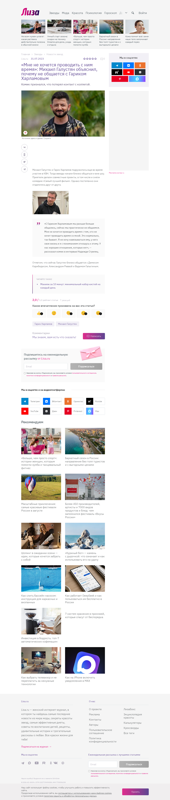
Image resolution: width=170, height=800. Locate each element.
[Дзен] (140, 72)
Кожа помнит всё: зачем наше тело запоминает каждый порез (137, 39)
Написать (95, 336)
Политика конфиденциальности (102, 739)
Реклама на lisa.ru (116, 173)
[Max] (137, 79)
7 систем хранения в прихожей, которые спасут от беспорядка (85, 615)
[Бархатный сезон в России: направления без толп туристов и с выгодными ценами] (111, 27)
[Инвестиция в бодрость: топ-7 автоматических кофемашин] (41, 621)
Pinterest (78, 411)
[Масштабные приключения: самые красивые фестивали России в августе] (41, 487)
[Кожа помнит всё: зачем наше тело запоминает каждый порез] (137, 27)
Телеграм (35, 401)
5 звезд (95, 58)
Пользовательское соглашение (100, 731)
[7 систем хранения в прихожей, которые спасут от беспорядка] (85, 609)
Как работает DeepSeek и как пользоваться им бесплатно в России (83, 599)
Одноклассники (78, 401)
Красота (77, 13)
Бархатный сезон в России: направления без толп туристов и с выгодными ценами (110, 40)
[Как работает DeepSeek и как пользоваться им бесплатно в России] (85, 578)
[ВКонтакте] (128, 65)
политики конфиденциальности (38, 376)
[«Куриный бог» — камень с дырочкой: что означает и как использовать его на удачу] (85, 536)
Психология (94, 13)
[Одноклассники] (140, 65)
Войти (143, 13)
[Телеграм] (117, 65)
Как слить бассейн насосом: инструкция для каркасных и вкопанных (39, 599)
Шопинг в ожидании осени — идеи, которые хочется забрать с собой (40, 556)
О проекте (95, 709)
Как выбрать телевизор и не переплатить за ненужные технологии (39, 681)
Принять (135, 791)
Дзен (54, 411)
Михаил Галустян (67, 323)
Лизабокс (129, 709)
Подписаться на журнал (34, 746)
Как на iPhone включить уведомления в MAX (80, 679)
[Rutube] (117, 72)
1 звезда (84, 58)
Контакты (95, 719)
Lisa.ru (24, 58)
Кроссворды (131, 728)
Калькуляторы (132, 722)
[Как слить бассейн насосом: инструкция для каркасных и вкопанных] (41, 578)
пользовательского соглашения (84, 373)
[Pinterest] (120, 79)
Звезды (54, 13)
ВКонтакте (57, 401)
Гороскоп (110, 13)
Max (97, 411)
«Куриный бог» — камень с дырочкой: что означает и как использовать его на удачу (85, 556)
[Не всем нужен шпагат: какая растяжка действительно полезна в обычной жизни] (33, 27)
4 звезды (93, 58)
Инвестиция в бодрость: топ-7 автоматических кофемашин (40, 639)
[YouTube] (128, 72)
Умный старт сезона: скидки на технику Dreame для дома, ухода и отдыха (59, 40)
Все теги (129, 733)
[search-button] (133, 13)
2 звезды (87, 58)
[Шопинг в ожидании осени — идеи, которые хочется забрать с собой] (41, 536)
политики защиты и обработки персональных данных (70, 796)
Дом (122, 13)
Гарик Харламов (43, 323)
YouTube (34, 411)
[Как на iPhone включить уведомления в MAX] (85, 660)
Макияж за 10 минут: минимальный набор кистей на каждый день (70, 286)
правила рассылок (59, 376)
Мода (65, 13)
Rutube (98, 401)
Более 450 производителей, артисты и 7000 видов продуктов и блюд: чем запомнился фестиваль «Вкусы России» (84, 510)
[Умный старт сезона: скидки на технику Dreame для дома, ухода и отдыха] (59, 27)
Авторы (93, 724)
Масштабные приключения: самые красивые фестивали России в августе (38, 507)
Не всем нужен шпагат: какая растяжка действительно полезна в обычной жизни (33, 40)
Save (25, 133)
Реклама (94, 714)
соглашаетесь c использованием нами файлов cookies (85, 793)
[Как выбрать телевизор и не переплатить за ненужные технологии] (41, 660)
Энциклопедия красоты (133, 716)
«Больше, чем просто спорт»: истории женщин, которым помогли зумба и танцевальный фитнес (83, 40)
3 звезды (90, 58)
